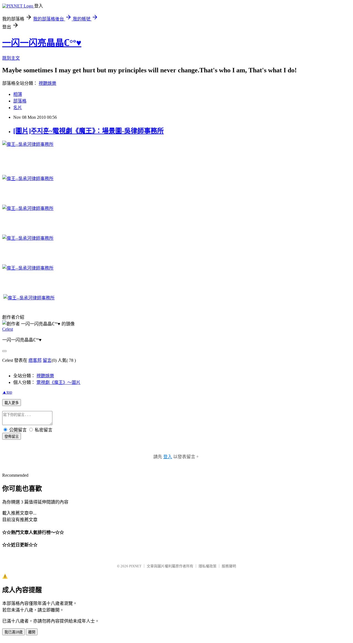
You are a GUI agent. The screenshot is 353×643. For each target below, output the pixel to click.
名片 (17, 107)
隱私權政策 (207, 566)
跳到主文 (11, 58)
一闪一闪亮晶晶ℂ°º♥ (41, 43)
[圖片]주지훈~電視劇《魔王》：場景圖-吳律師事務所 (88, 131)
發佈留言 (11, 436)
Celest (7, 329)
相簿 (17, 94)
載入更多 (11, 403)
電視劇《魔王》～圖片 (58, 382)
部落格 (19, 101)
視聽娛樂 (47, 83)
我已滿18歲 (13, 632)
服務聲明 (229, 566)
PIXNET (135, 566)
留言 (47, 360)
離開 (31, 632)
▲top (7, 392)
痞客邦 (35, 360)
